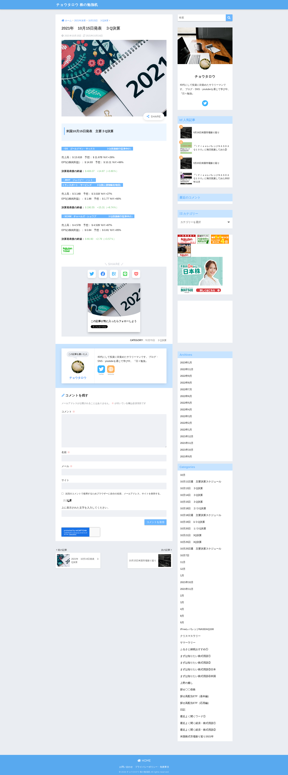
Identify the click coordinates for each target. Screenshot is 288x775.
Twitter (101, 374)
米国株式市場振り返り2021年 (197, 736)
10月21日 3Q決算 (191, 535)
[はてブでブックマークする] (114, 274)
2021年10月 (186, 449)
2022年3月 (186, 416)
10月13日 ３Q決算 (191, 488)
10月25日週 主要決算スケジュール (200, 548)
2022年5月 (186, 403)
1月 (182, 575)
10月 (182, 475)
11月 (182, 562)
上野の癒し (186, 683)
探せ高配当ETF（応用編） (195, 703)
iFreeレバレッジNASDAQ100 (197, 629)
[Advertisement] (205, 322)
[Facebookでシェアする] (103, 274)
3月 (182, 602)
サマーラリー (187, 642)
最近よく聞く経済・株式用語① (198, 723)
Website (111, 374)
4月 (182, 609)
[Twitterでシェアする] (92, 274)
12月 (182, 568)
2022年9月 (186, 376)
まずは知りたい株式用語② (195, 662)
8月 (182, 615)
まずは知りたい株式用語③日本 (198, 669)
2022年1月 (186, 429)
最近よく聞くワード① (193, 716)
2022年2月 (186, 423)
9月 (182, 622)
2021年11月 (186, 443)
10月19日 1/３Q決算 (192, 522)
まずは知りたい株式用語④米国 (198, 676)
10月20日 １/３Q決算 (193, 528)
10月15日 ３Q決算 (155, 340)
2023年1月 (186, 362)
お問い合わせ (126, 767)
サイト (65, 480)
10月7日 (184, 555)
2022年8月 (186, 382)
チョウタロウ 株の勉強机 (77, 4)
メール (67, 466)
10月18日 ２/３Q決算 (193, 508)
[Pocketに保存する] (136, 274)
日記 (182, 709)
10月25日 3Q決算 (191, 542)
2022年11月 (186, 369)
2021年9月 (186, 456)
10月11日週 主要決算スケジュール (200, 481)
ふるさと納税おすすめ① (194, 649)
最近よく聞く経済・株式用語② (198, 729)
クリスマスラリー (190, 636)
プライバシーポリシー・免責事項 (152, 767)
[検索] (229, 17)
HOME (146, 760)
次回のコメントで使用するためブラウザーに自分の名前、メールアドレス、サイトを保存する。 (113, 493)
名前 (66, 452)
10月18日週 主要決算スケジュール (200, 515)
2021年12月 (186, 436)
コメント (68, 411)
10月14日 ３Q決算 (191, 495)
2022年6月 (186, 396)
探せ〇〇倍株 (187, 689)
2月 (182, 595)
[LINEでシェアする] (125, 274)
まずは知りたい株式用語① (195, 656)
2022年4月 (186, 409)
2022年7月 (186, 389)
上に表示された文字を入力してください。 (86, 507)
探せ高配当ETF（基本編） (195, 696)
